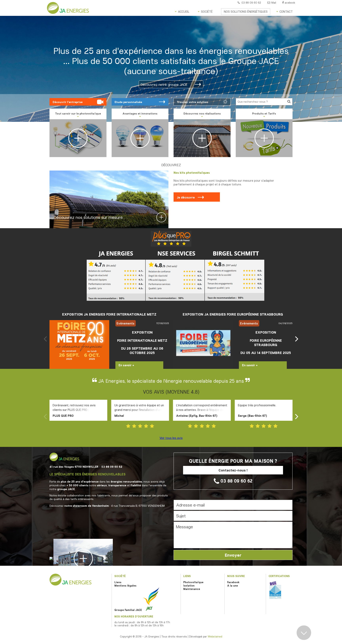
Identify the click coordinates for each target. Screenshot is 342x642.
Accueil (183, 11)
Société (207, 11)
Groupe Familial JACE (128, 609)
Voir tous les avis (171, 438)
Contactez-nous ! (233, 470)
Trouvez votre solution (192, 102)
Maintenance (191, 588)
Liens (117, 582)
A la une (232, 585)
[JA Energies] (70, 584)
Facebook (233, 582)
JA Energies (68, 8)
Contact (286, 11)
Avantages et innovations (140, 113)
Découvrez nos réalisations (202, 113)
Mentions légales (125, 585)
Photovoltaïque (193, 582)
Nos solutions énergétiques (246, 11)
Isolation (189, 585)
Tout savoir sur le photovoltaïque (164, 64)
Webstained (215, 636)
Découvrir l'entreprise (68, 102)
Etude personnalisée (128, 102)
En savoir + (126, 365)
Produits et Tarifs (264, 113)
